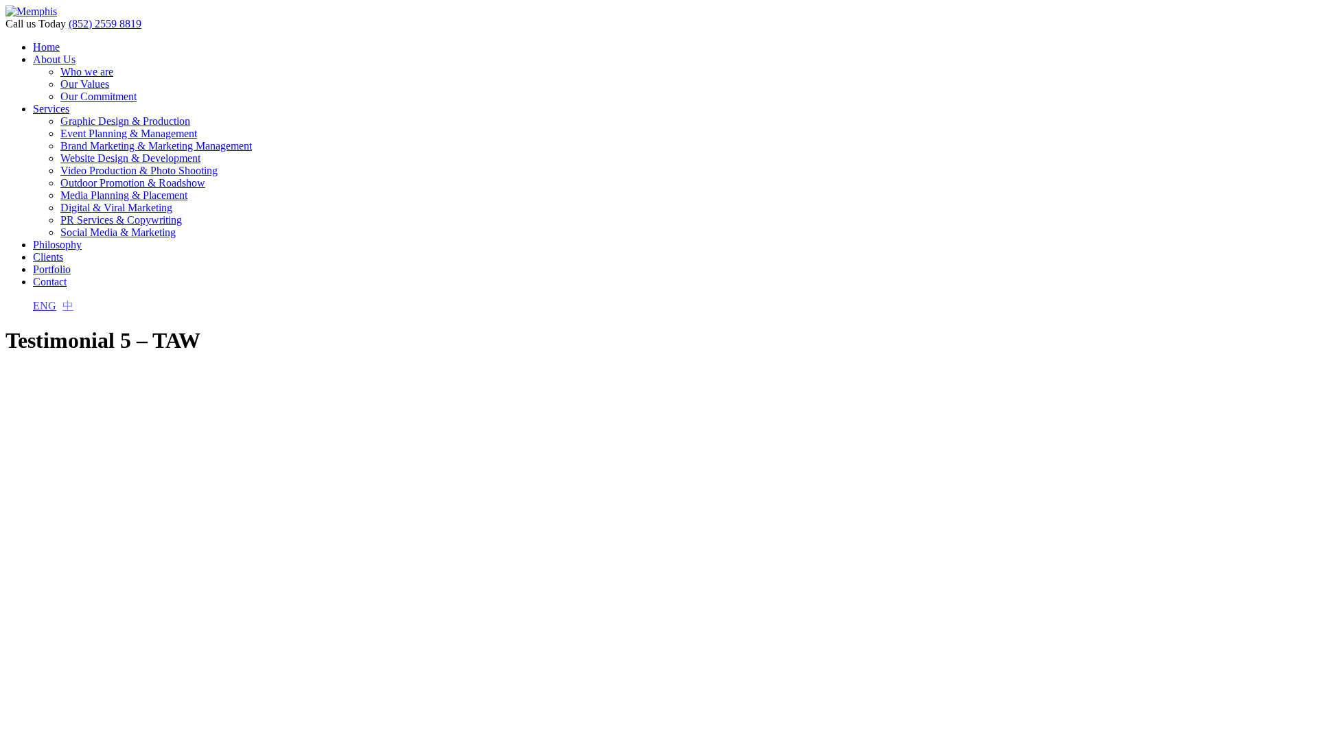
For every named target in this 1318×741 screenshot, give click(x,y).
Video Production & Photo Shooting (139, 170)
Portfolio (52, 269)
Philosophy (57, 244)
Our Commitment (98, 96)
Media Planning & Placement (123, 195)
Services (51, 109)
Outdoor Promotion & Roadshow (132, 183)
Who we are (86, 72)
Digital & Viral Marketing (116, 207)
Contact (50, 281)
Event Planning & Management (128, 133)
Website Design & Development (130, 158)
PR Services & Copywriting (121, 220)
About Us (54, 59)
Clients (48, 257)
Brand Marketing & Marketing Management (156, 146)
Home (46, 47)
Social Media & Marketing (118, 232)
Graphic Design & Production (125, 121)
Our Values (84, 84)
